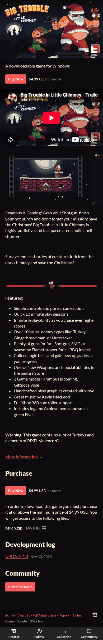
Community (89, 637)
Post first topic (20, 587)
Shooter (22, 621)
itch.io (9, 615)
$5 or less (36, 621)
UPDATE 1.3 (16, 556)
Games (10, 621)
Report (64, 615)
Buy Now (15, 79)
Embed (77, 615)
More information (21, 456)
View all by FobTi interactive (36, 615)
